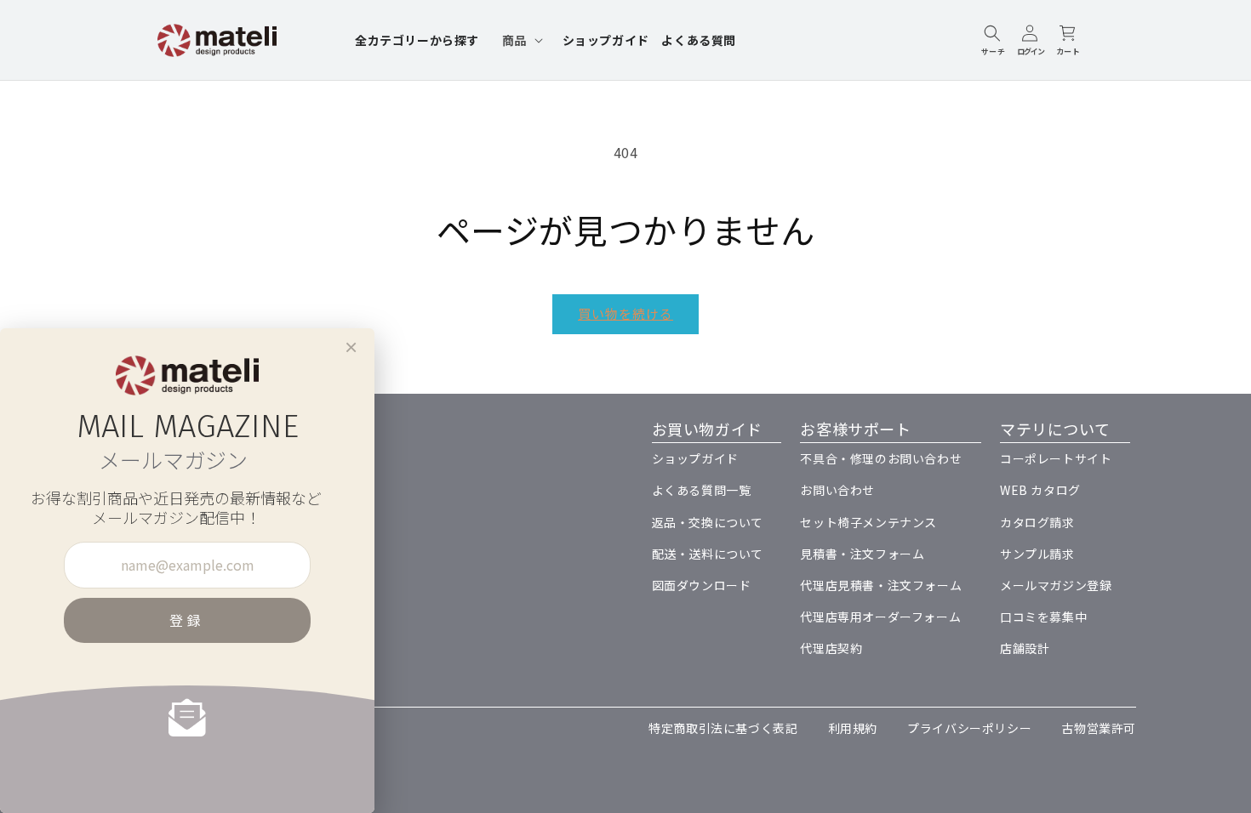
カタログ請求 (1037, 522)
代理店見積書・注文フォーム (881, 585)
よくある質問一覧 (701, 489)
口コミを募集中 (1043, 616)
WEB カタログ (1040, 489)
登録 (187, 620)
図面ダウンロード (701, 585)
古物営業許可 (1098, 727)
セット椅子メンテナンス (868, 522)
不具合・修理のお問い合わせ (881, 458)
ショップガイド (695, 458)
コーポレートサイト (1055, 458)
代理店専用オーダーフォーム (880, 616)
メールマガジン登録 (1055, 585)
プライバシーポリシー (969, 727)
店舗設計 (1024, 648)
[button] (521, 40)
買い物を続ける (625, 313)
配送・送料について (707, 553)
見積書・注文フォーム (862, 553)
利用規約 (852, 727)
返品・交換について (707, 522)
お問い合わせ (837, 489)
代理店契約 (831, 648)
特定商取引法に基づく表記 (722, 727)
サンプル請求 (1037, 553)
